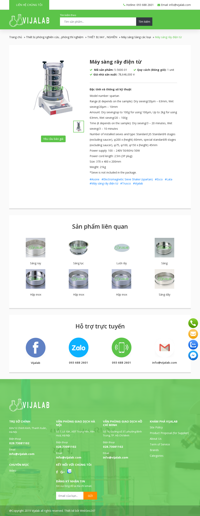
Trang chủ (15, 37)
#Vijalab (138, 183)
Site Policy (156, 427)
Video (12, 470)
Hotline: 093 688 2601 (139, 5)
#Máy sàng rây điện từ (104, 183)
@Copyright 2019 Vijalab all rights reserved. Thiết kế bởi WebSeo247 (52, 510)
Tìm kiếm (144, 21)
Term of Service (160, 444)
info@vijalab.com (21, 454)
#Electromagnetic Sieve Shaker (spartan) (127, 179)
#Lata (168, 179)
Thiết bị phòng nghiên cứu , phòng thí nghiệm (54, 37)
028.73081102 (19, 443)
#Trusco (125, 183)
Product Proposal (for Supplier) (169, 433)
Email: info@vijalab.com (175, 5)
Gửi (90, 496)
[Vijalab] (29, 410)
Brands (154, 450)
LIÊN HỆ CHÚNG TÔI (29, 5)
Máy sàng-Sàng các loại (136, 37)
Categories (156, 456)
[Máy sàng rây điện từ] (53, 88)
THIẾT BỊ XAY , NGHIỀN (102, 37)
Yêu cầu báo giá (53, 139)
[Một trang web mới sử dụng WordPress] (29, 26)
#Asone (94, 179)
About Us (156, 438)
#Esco (159, 179)
